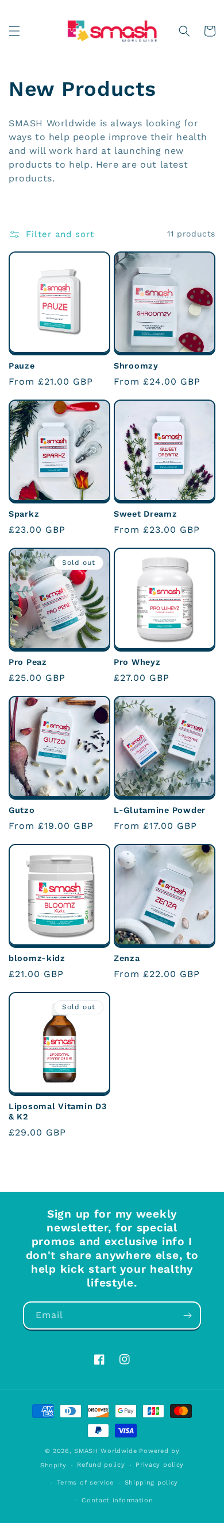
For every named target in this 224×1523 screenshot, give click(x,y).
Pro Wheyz (137, 661)
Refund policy (101, 1464)
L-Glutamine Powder (160, 810)
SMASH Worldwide (105, 1451)
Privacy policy (160, 1464)
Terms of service (85, 1482)
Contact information (117, 1500)
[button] (14, 31)
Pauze (22, 365)
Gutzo (22, 810)
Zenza (127, 958)
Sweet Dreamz (145, 513)
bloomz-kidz (37, 958)
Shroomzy (136, 365)
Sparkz (24, 513)
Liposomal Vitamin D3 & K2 (57, 1111)
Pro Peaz (28, 661)
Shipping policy (152, 1482)
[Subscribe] (187, 1315)
